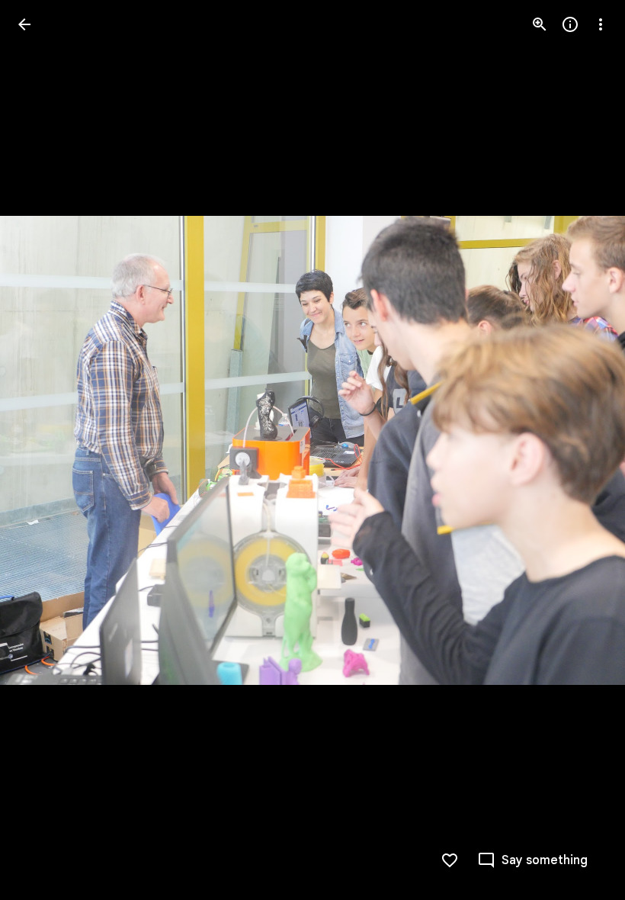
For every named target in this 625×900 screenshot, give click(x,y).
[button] (42, 450)
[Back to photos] (24, 24)
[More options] (600, 24)
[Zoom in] (539, 24)
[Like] (450, 860)
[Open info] (570, 24)
